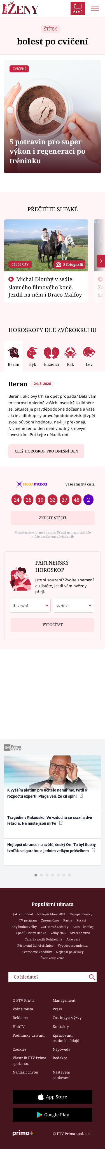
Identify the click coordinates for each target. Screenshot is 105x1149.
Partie (67, 920)
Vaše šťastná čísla (80, 484)
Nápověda (61, 1049)
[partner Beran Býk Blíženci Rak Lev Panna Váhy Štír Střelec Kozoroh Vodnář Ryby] (73, 606)
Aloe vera (73, 939)
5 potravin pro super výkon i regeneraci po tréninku (47, 151)
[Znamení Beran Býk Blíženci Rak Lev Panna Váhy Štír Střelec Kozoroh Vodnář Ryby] (30, 606)
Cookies (19, 1049)
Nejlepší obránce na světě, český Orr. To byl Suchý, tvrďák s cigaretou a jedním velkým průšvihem (51, 847)
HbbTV (19, 1026)
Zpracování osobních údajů (66, 1038)
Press (57, 1008)
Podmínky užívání (29, 1035)
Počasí (81, 920)
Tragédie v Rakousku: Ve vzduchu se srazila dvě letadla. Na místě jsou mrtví (49, 820)
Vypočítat (53, 624)
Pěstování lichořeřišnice (35, 945)
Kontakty (61, 1026)
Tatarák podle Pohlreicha (43, 939)
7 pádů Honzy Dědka (30, 933)
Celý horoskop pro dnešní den (46, 451)
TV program (28, 920)
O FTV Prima (23, 1000)
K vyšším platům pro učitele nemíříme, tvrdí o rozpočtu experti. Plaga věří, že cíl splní (47, 793)
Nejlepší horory (80, 914)
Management (64, 1000)
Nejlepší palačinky (69, 952)
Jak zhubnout (23, 914)
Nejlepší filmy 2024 (51, 914)
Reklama (20, 1017)
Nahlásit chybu (25, 1072)
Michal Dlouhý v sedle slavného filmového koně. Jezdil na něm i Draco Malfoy (45, 287)
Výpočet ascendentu (73, 945)
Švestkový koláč (52, 958)
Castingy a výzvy (67, 1017)
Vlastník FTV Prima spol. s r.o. (29, 1060)
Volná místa (23, 1008)
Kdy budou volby (24, 927)
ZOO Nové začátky (54, 927)
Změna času (50, 920)
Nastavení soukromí (61, 1075)
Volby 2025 (58, 933)
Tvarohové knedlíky (37, 952)
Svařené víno (80, 933)
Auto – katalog (83, 927)
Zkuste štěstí (52, 517)
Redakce (60, 1057)
